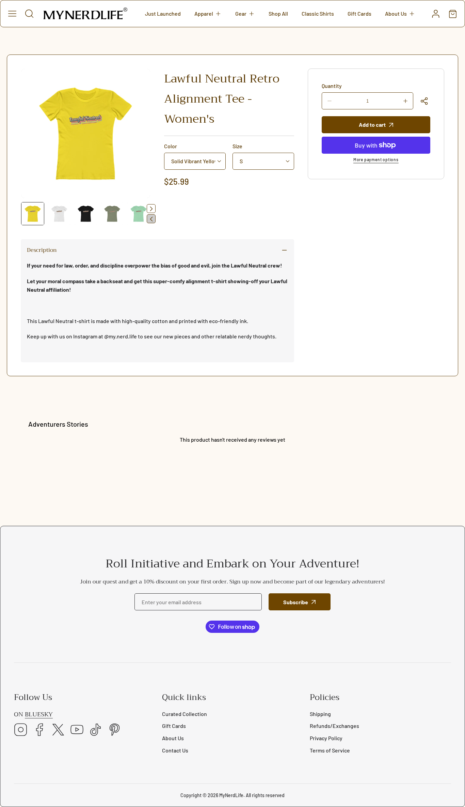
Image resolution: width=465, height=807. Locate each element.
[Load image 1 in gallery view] (32, 213)
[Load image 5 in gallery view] (138, 213)
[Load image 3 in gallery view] (85, 213)
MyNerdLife (231, 795)
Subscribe (295, 602)
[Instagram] (21, 730)
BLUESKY (39, 714)
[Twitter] (58, 730)
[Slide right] (151, 208)
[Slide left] (151, 218)
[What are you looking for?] (29, 14)
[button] (208, 13)
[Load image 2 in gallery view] (59, 213)
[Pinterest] (114, 730)
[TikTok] (95, 730)
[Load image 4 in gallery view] (112, 213)
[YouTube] (77, 730)
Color (170, 146)
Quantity (332, 85)
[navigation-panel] (12, 14)
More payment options (376, 159)
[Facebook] (39, 730)
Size (237, 146)
